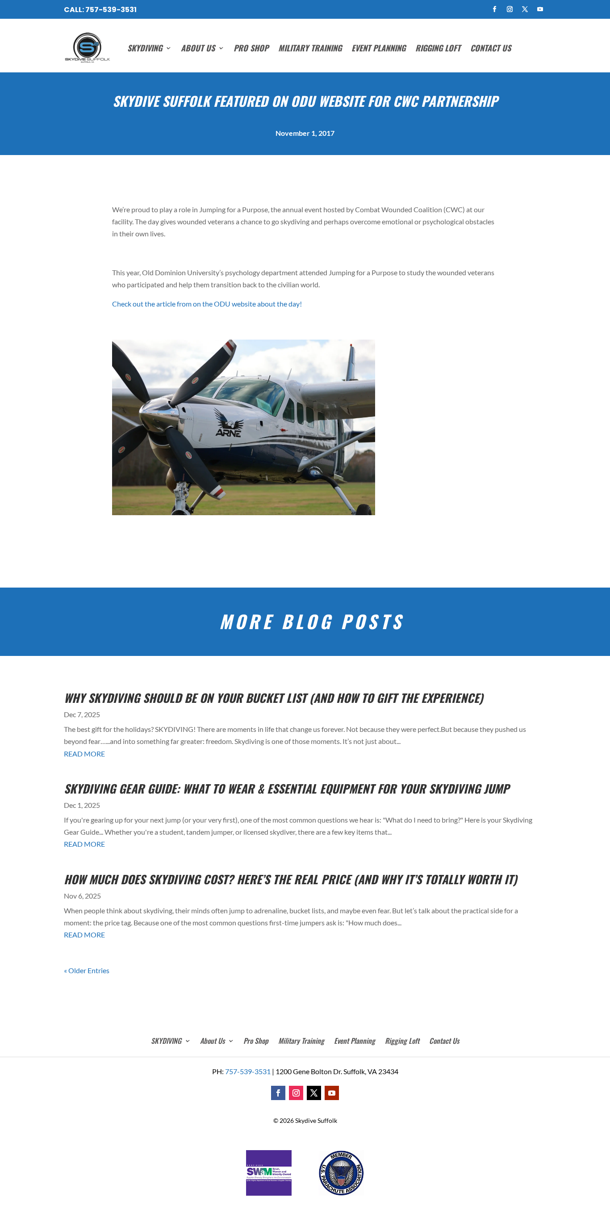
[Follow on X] (525, 9)
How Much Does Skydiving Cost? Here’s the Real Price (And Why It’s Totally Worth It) (290, 879)
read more (84, 753)
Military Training (310, 48)
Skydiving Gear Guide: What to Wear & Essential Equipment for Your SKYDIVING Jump (286, 788)
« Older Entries (86, 970)
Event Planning (378, 48)
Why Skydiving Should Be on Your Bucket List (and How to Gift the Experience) (273, 697)
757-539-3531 (111, 9)
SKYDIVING (144, 48)
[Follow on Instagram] (510, 9)
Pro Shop (251, 48)
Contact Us (490, 48)
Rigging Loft (437, 48)
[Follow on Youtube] (540, 9)
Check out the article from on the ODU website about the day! (207, 303)
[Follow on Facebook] (495, 9)
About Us (198, 48)
